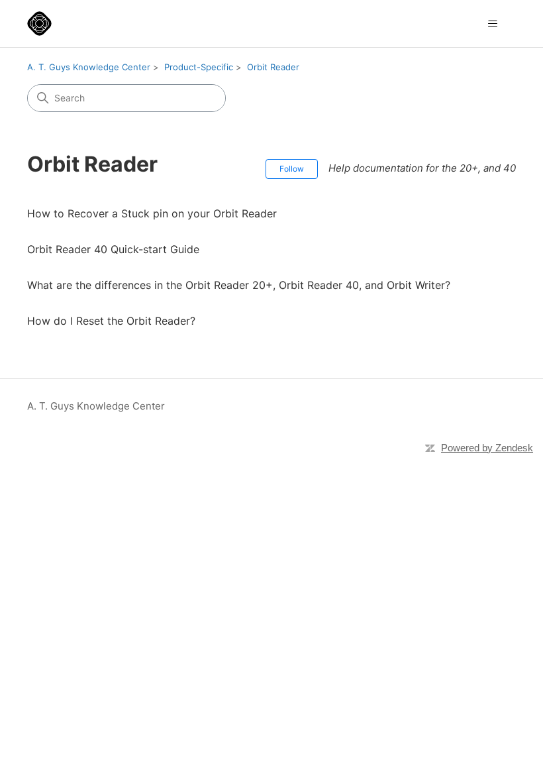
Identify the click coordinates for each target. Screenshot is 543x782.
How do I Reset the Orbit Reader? (111, 320)
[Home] (39, 23)
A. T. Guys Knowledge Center (88, 67)
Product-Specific (198, 67)
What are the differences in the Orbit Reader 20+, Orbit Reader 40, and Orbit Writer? (238, 285)
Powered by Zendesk (487, 447)
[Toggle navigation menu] (492, 23)
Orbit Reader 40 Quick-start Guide (113, 249)
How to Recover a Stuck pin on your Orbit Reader (152, 213)
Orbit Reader (273, 67)
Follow (291, 169)
